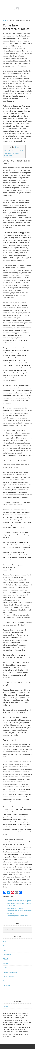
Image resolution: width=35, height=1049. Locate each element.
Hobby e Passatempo (10, 972)
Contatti (5, 1006)
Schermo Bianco (17, 9)
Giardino (5, 963)
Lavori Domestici (8, 976)
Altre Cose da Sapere (11, 153)
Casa (4, 950)
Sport (4, 981)
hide (16, 147)
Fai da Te (6, 959)
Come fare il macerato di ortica (14, 151)
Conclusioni (8, 155)
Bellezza (5, 946)
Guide (5, 968)
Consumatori (7, 955)
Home (5, 20)
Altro (4, 941)
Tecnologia (6, 985)
